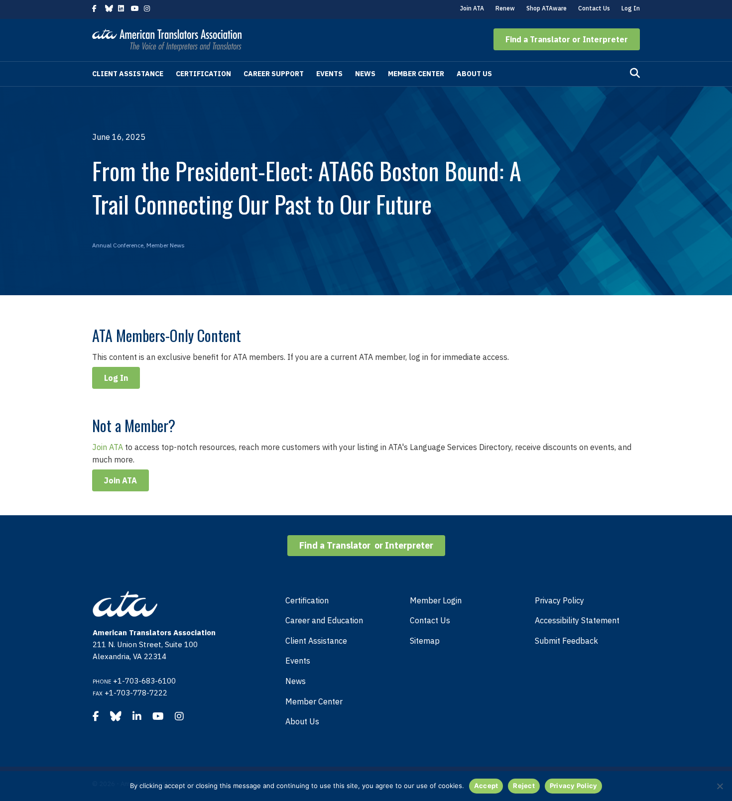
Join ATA (472, 8)
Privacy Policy (559, 600)
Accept (486, 786)
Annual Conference (117, 245)
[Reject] (720, 786)
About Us (474, 73)
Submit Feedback (566, 641)
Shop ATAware (546, 8)
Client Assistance (127, 73)
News (365, 73)
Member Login (436, 600)
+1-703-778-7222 (136, 692)
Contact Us (594, 8)
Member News (165, 245)
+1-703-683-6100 (144, 681)
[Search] (635, 73)
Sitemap (425, 641)
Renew (505, 8)
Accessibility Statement (577, 620)
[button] (566, 39)
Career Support (274, 73)
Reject (524, 786)
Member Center (416, 73)
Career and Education (324, 620)
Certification (203, 73)
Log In (630, 8)
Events (329, 73)
